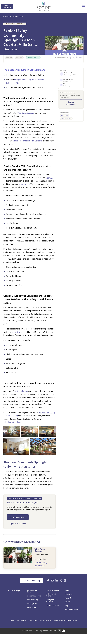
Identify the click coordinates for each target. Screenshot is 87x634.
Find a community (18, 517)
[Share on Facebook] (70, 58)
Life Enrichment (52, 590)
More (67, 590)
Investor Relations (71, 609)
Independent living (22, 79)
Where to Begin (14, 590)
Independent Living (34, 596)
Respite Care (39, 565)
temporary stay (12, 83)
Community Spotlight (18, 16)
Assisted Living (40, 562)
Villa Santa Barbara (26, 113)
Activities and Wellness (51, 595)
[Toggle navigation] (83, 6)
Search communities (71, 103)
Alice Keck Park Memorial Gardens (27, 140)
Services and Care (32, 591)
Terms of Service (45, 620)
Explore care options (18, 523)
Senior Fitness (64, 115)
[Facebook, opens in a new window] (48, 580)
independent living (47, 412)
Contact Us (69, 594)
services (49, 177)
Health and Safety (52, 605)
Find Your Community (7, 6)
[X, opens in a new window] (60, 580)
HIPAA (12, 620)
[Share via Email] (80, 58)
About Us (68, 598)
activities (16, 332)
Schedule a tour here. (12, 422)
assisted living (38, 79)
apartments (24, 184)
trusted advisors (21, 391)
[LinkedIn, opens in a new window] (56, 580)
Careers (67, 602)
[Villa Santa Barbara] (29, 558)
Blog (9, 16)
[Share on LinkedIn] (77, 58)
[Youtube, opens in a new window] (52, 580)
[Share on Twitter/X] (74, 58)
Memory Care (32, 603)
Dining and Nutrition (50, 601)
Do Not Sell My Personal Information (65, 620)
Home (5, 16)
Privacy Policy (21, 620)
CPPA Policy (33, 620)
